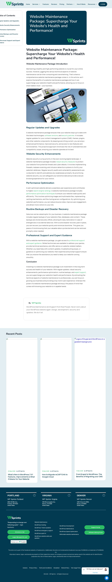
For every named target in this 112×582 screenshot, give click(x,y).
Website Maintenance (41, 522)
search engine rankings (42, 191)
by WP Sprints (20, 471)
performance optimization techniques (40, 194)
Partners (70, 4)
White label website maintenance (69, 534)
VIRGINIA (56, 500)
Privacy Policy (33, 568)
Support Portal (95, 527)
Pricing (61, 4)
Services (35, 4)
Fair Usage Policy (76, 568)
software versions (51, 135)
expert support (80, 272)
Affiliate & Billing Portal (95, 532)
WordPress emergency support (44, 530)
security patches (68, 135)
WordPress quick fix (40, 533)
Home (28, 4)
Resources (91, 4)
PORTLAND (21, 500)
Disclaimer (57, 568)
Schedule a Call (19, 532)
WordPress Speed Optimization (68, 531)
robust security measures (65, 162)
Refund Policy (65, 568)
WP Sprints (36, 303)
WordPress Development (66, 526)
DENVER (91, 500)
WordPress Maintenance (66, 529)
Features (46, 4)
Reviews (54, 4)
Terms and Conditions (45, 568)
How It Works (81, 4)
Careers (25, 568)
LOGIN (103, 4)
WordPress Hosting (40, 525)
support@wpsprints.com (19, 537)
